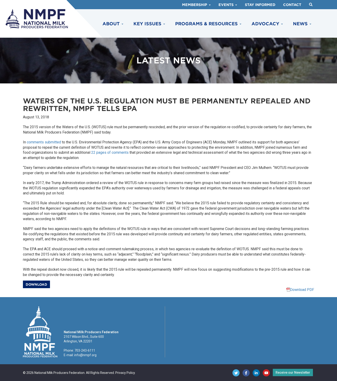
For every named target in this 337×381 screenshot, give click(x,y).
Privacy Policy (125, 373)
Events (226, 5)
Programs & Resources (207, 23)
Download (36, 284)
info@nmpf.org (85, 355)
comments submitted (44, 142)
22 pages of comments (110, 152)
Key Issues (148, 23)
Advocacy (266, 23)
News (301, 23)
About (111, 23)
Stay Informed (260, 5)
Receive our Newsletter (293, 372)
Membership (195, 5)
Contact (292, 5)
